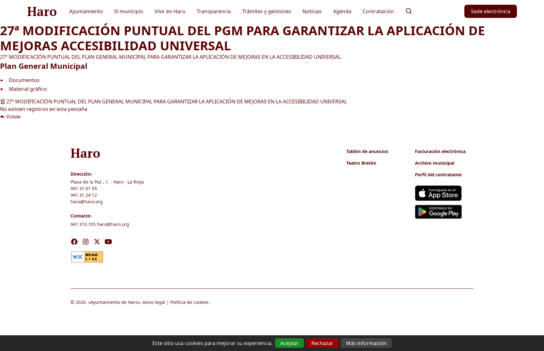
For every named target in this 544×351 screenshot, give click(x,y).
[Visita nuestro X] (97, 241)
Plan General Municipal (43, 66)
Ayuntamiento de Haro (114, 302)
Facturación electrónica (440, 151)
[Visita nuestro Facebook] (74, 241)
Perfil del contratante (438, 175)
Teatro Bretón (361, 163)
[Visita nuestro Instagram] (85, 241)
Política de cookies (189, 302)
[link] (87, 256)
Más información (366, 343)
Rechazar (322, 343)
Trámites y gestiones (266, 11)
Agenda (342, 11)
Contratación (378, 11)
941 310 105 (83, 224)
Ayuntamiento (86, 11)
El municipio (128, 11)
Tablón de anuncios (367, 151)
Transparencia (214, 11)
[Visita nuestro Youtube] (108, 241)
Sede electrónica (490, 11)
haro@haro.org (87, 202)
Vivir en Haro (170, 11)
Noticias (312, 11)
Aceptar (289, 343)
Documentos (24, 80)
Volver (13, 116)
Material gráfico (28, 88)
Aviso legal (154, 302)
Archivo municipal (434, 163)
